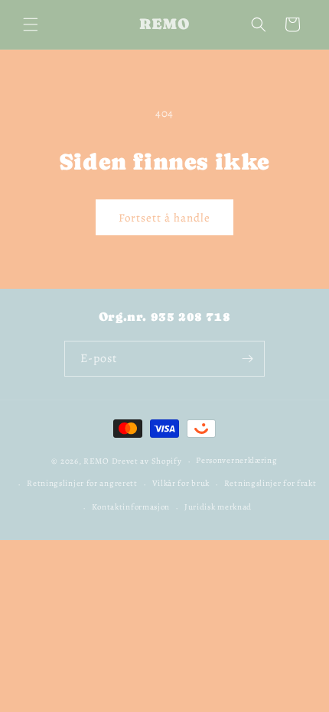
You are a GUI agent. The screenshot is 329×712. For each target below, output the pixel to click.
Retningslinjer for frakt (270, 483)
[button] (30, 24)
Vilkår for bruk (181, 483)
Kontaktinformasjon (131, 507)
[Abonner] (247, 359)
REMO (96, 461)
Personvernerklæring (236, 460)
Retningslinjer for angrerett (82, 483)
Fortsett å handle (164, 217)
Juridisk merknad (218, 507)
